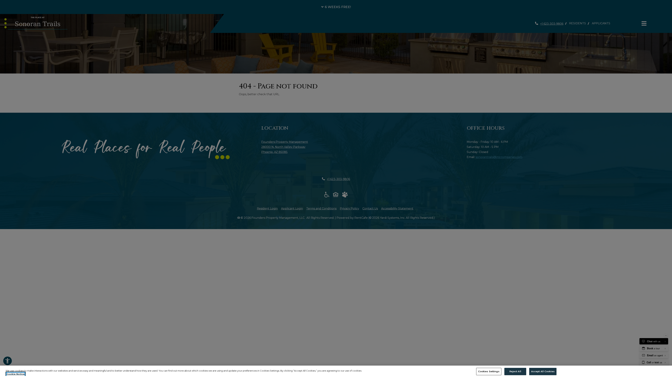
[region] (336, 372)
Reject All (515, 371)
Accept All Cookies (543, 371)
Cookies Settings (488, 371)
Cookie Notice (15, 374)
